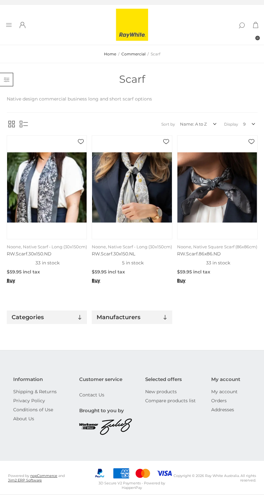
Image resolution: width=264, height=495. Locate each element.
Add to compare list (81, 160)
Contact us (91, 395)
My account (224, 392)
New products (161, 392)
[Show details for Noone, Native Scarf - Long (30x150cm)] (47, 187)
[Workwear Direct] (89, 427)
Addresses (222, 410)
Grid (11, 124)
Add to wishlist (81, 141)
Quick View (81, 151)
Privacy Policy (29, 401)
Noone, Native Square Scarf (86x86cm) (217, 246)
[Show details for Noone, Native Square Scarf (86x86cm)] (217, 187)
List (24, 124)
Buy (11, 281)
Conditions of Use (33, 410)
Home (110, 54)
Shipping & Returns (35, 392)
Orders (219, 401)
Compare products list (170, 401)
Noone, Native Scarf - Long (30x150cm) (47, 246)
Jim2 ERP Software (25, 480)
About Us (23, 419)
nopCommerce (43, 475)
